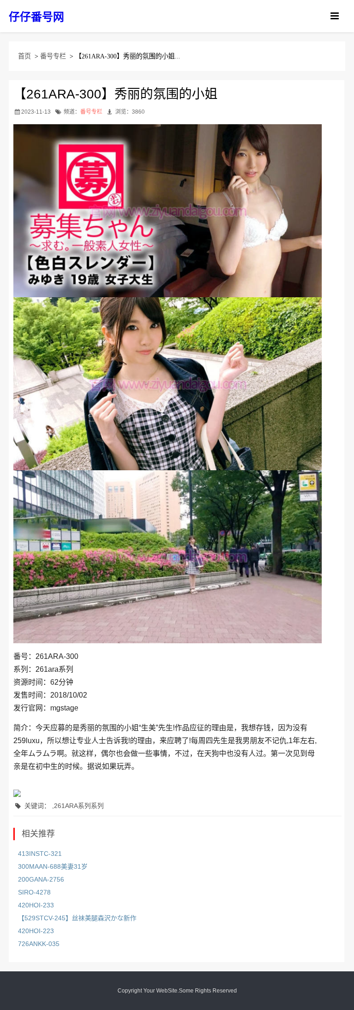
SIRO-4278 (34, 892)
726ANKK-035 (38, 943)
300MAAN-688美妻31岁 (53, 866)
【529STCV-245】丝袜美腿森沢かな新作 (77, 918)
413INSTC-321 (40, 853)
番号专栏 (53, 56)
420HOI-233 (36, 905)
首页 (24, 56)
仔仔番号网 (36, 17)
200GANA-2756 (41, 879)
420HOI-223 (36, 931)
